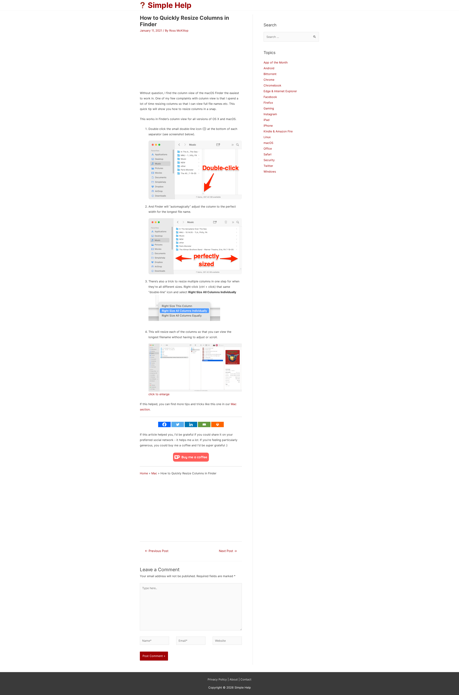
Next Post (228, 551)
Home (144, 473)
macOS (268, 143)
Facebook (270, 97)
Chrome (269, 79)
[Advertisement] (170, 58)
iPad (266, 120)
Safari (267, 154)
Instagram (270, 114)
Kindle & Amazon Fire (278, 131)
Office (268, 148)
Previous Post (156, 551)
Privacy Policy (217, 679)
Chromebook (272, 85)
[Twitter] (177, 424)
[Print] (217, 424)
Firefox (268, 102)
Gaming (269, 108)
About (234, 679)
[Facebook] (164, 424)
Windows (270, 171)
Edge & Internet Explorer (280, 91)
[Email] (204, 424)
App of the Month (276, 62)
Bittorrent (270, 74)
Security (269, 160)
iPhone (268, 125)
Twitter (268, 166)
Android (269, 68)
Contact (245, 679)
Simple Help (169, 5)
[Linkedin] (191, 424)
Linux (267, 137)
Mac (154, 473)
